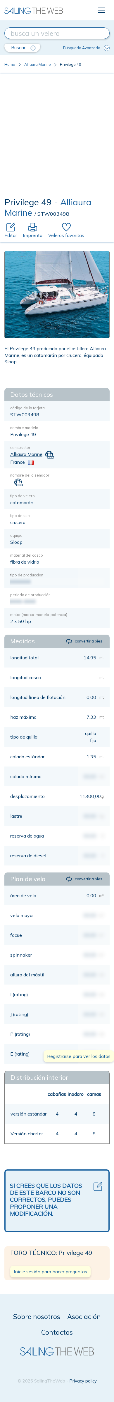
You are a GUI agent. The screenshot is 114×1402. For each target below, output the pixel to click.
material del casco (26, 555)
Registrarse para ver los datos (78, 1056)
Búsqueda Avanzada (81, 47)
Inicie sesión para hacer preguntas (50, 1271)
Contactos (57, 1332)
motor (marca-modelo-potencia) (38, 614)
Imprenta (32, 235)
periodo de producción (30, 594)
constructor (20, 447)
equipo (16, 535)
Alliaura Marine (37, 64)
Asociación (84, 1316)
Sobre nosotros (36, 1316)
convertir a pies (88, 641)
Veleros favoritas (66, 235)
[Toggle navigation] (101, 10)
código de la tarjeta (27, 408)
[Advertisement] (57, 137)
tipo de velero (22, 495)
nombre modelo (24, 427)
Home (9, 64)
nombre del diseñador (29, 475)
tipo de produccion (26, 575)
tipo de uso (20, 515)
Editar (10, 235)
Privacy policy (83, 1381)
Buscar (19, 47)
